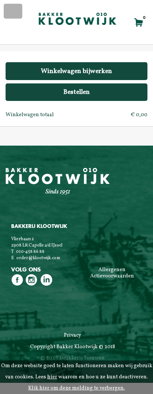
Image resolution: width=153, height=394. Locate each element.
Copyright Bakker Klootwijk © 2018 (72, 346)
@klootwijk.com (44, 258)
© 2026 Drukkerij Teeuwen (72, 358)
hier (52, 377)
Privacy (72, 335)
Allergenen (112, 269)
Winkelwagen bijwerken (76, 71)
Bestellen (77, 92)
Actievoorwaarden (112, 276)
